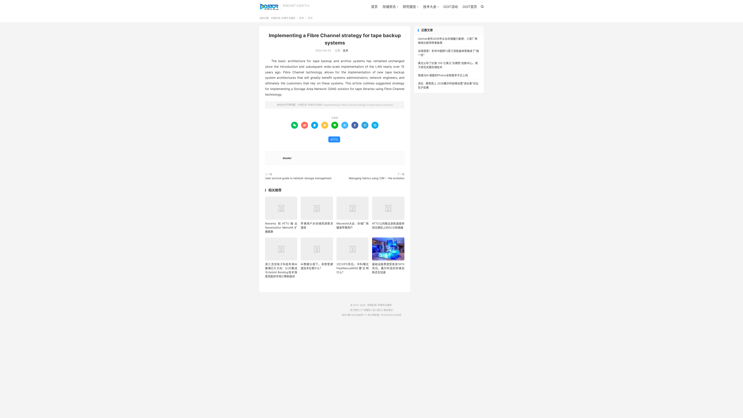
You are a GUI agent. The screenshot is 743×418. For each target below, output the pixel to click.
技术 (301, 18)
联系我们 (388, 310)
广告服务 (366, 310)
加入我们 (377, 310)
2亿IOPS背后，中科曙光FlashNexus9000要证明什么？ (352, 268)
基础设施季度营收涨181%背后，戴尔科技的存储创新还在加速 (388, 268)
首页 (374, 7)
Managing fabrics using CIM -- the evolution (376, 178)
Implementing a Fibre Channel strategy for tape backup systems (358, 104)
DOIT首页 (470, 7)
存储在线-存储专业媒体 (268, 7)
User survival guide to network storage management (298, 178)
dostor (287, 158)
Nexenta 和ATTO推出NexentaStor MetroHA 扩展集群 (281, 227)
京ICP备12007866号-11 (354, 315)
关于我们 (354, 310)
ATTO (334, 139)
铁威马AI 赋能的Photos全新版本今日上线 (443, 75)
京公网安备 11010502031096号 (384, 315)
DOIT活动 (450, 7)
